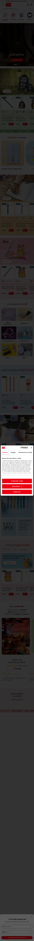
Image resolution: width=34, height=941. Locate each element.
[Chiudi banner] (31, 447)
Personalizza (16, 486)
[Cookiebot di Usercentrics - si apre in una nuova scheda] (21, 448)
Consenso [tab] (5, 452)
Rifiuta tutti (17, 491)
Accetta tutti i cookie (17, 481)
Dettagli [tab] (13, 452)
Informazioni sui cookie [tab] (25, 452)
